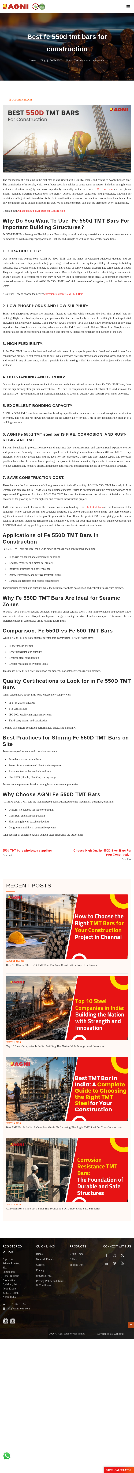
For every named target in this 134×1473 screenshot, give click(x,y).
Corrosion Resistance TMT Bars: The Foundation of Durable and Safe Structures (53, 1208)
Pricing (40, 1270)
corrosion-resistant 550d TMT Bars (63, 293)
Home (32, 60)
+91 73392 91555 (16, 1303)
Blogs (39, 1253)
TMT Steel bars (104, 189)
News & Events (45, 1259)
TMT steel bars (94, 507)
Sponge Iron (76, 1264)
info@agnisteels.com (18, 1308)
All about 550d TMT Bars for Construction (41, 210)
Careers (40, 1264)
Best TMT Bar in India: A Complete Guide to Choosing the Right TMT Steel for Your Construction (64, 1127)
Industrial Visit (44, 1275)
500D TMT (56, 60)
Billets (73, 1259)
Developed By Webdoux (110, 1333)
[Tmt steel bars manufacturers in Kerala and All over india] (16, 7)
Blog (42, 60)
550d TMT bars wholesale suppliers (27, 850)
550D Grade (76, 1253)
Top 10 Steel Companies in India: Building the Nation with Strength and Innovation (55, 1046)
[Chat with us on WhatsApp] (7, 1456)
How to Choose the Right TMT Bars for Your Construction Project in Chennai (52, 965)
